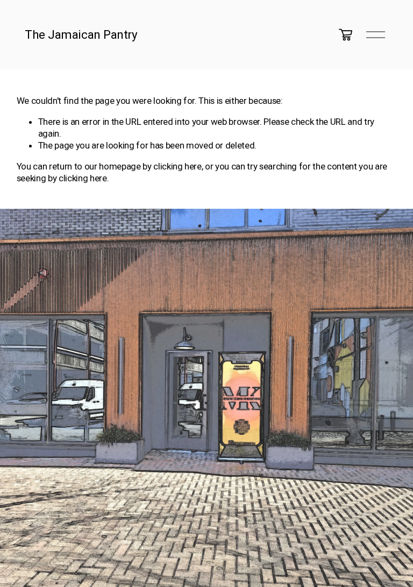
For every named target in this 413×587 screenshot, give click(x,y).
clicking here (177, 166)
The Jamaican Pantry (81, 34)
